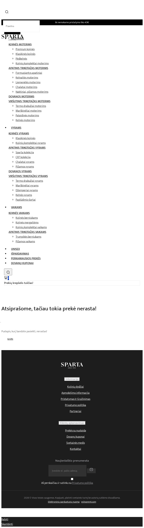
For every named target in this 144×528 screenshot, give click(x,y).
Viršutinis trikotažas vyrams (28, 176)
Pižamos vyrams (25, 166)
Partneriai (75, 411)
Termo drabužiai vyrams (29, 181)
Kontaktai (75, 449)
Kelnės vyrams (24, 195)
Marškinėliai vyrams (27, 185)
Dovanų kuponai (22, 263)
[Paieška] (8, 271)
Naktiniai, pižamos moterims (32, 92)
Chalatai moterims (26, 87)
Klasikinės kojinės (25, 54)
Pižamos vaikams (25, 241)
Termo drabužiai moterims (31, 106)
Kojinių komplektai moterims (32, 63)
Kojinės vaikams (19, 213)
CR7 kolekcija (23, 157)
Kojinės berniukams (27, 218)
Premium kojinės (25, 49)
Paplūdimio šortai (26, 199)
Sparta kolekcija (25, 152)
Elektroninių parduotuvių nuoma (64, 502)
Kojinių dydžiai (75, 386)
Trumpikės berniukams (28, 236)
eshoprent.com (88, 502)
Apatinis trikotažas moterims (28, 68)
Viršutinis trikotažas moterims (29, 101)
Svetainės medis (75, 443)
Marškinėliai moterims (28, 110)
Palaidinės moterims (27, 115)
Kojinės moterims (20, 44)
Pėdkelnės (21, 58)
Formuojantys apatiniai (29, 73)
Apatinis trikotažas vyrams (27, 147)
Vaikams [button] (16, 207)
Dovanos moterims (21, 96)
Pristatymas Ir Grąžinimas (75, 399)
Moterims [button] (17, 38)
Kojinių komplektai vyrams (31, 143)
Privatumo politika (75, 405)
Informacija (72, 379)
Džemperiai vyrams (27, 190)
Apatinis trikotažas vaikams (27, 232)
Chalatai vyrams (25, 162)
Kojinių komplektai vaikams (31, 227)
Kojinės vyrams (19, 133)
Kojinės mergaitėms (27, 222)
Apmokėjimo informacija (75, 393)
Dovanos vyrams (20, 171)
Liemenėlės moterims (28, 82)
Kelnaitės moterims (27, 77)
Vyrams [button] (16, 127)
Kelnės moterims (25, 120)
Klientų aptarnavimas (72, 422)
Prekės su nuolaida (75, 430)
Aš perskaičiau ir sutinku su (67, 483)
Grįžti (10, 339)
